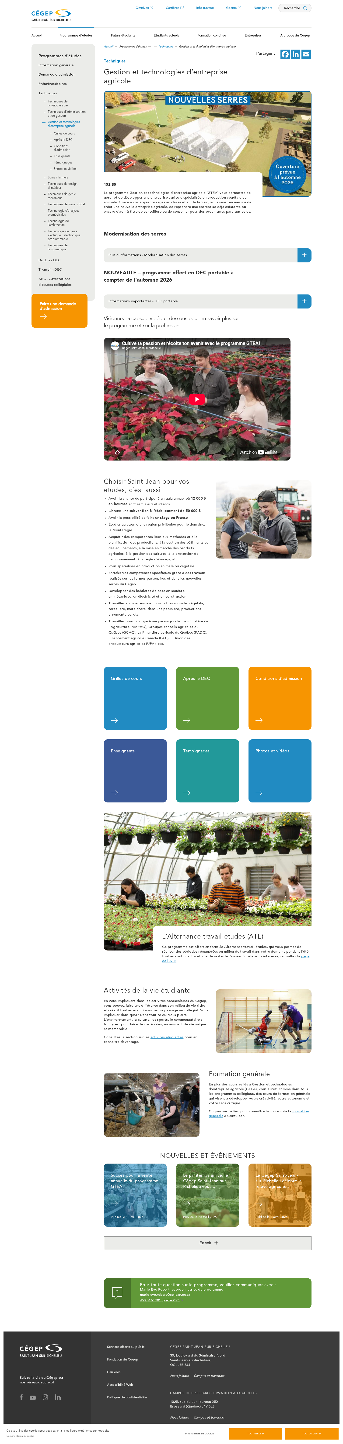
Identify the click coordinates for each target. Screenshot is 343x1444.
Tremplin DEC (50, 270)
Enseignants (62, 156)
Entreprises (253, 35)
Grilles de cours (64, 133)
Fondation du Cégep (122, 1359)
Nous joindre (263, 8)
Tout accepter (311, 1434)
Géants (231, 11)
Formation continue (211, 35)
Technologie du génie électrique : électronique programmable (64, 235)
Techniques (47, 93)
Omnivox (142, 11)
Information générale (56, 65)
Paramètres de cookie (199, 1434)
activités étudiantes (167, 1037)
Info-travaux (205, 8)
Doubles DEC (49, 260)
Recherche (292, 8)
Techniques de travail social (66, 204)
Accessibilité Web (120, 1385)
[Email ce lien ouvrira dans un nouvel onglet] (306, 54)
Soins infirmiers (58, 177)
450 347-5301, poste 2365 (160, 1300)
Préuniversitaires (52, 84)
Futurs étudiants (123, 35)
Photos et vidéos (65, 169)
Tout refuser (255, 1434)
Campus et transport (209, 1376)
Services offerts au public (125, 1347)
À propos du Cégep (295, 35)
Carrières (172, 11)
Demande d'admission (56, 74)
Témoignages (63, 162)
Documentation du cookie (20, 1436)
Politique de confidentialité (127, 1397)
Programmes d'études (76, 35)
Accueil (37, 35)
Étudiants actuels (166, 35)
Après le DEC (63, 140)
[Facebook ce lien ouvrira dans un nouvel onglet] (285, 54)
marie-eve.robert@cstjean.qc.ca (165, 1295)
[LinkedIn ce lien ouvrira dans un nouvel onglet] (295, 54)
